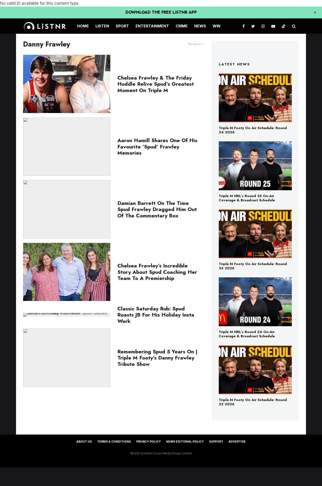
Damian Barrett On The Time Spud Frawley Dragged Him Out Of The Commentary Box (157, 209)
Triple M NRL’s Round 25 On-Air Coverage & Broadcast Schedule (247, 198)
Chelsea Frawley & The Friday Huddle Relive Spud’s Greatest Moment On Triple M (155, 84)
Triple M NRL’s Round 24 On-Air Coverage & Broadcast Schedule (247, 334)
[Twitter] (253, 26)
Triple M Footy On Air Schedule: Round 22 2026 (253, 402)
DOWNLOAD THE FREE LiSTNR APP (161, 12)
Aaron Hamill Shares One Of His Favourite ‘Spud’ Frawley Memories (157, 146)
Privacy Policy (148, 441)
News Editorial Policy (185, 441)
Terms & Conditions (114, 441)
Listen (102, 26)
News (200, 26)
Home (83, 26)
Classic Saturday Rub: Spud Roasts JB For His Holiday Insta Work (155, 314)
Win (216, 26)
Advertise (237, 441)
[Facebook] (243, 26)
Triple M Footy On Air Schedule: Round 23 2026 (253, 266)
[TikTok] (283, 26)
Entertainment (152, 26)
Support (216, 441)
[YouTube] (273, 26)
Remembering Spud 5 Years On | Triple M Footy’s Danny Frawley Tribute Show (157, 357)
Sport (122, 26)
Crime (182, 26)
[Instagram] (263, 26)
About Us (84, 441)
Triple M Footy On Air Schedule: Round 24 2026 (253, 130)
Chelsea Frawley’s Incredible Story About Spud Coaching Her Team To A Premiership (157, 271)
